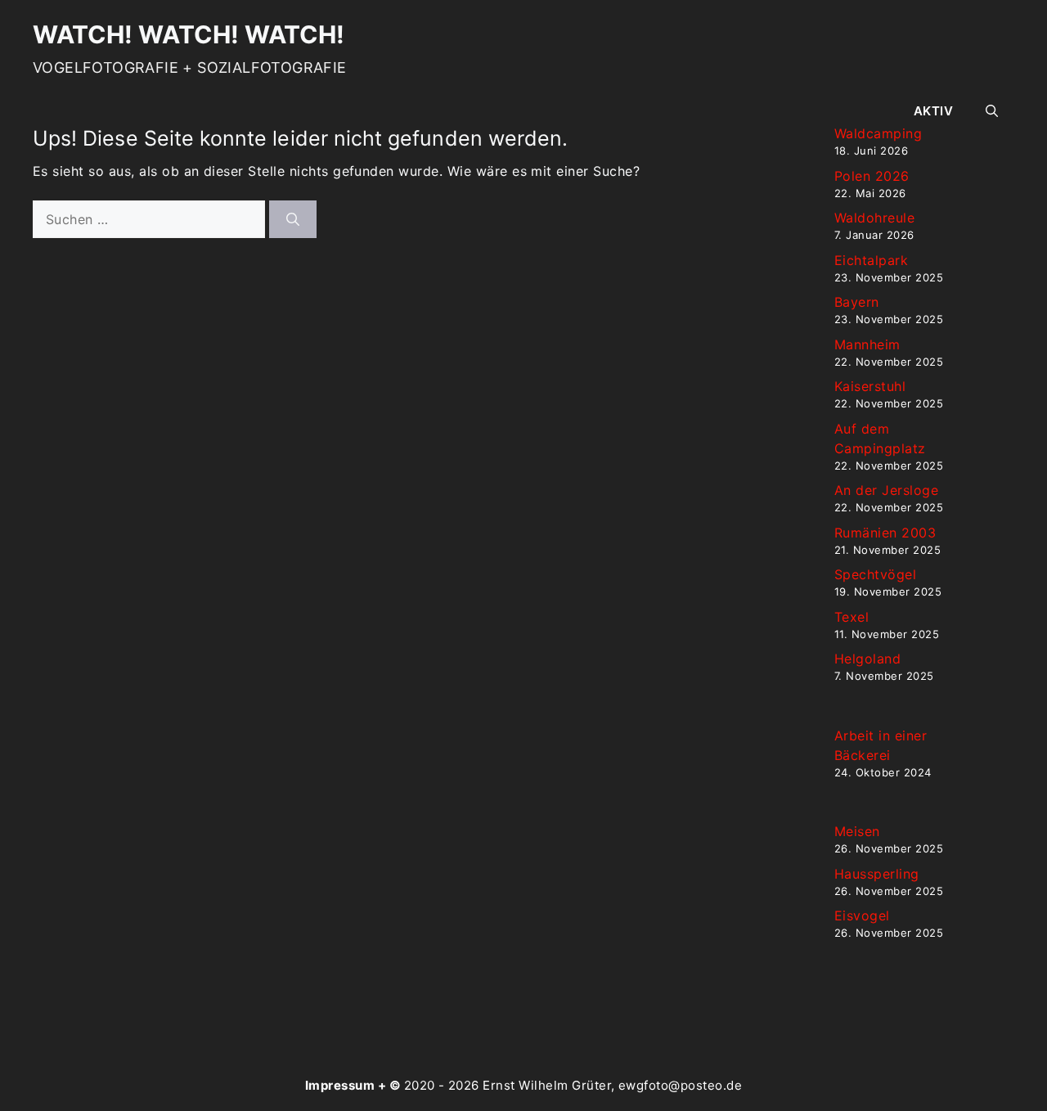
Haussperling (876, 874)
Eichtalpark (871, 260)
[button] (991, 111)
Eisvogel (862, 915)
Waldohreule (874, 217)
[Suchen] (293, 219)
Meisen (857, 831)
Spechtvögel (875, 574)
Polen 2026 (872, 176)
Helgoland (867, 658)
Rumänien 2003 (885, 532)
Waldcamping (878, 133)
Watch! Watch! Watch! (188, 34)
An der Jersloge (886, 490)
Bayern (856, 302)
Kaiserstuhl (869, 386)
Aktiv (933, 111)
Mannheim (867, 344)
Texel (851, 617)
